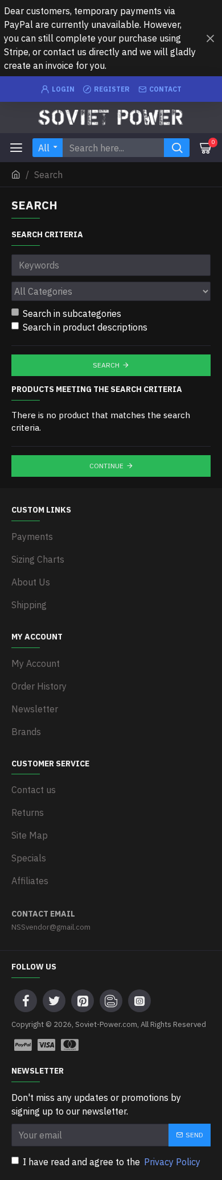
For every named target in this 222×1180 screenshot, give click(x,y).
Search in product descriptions (85, 327)
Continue (106, 465)
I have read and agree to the (111, 1161)
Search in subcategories (72, 313)
